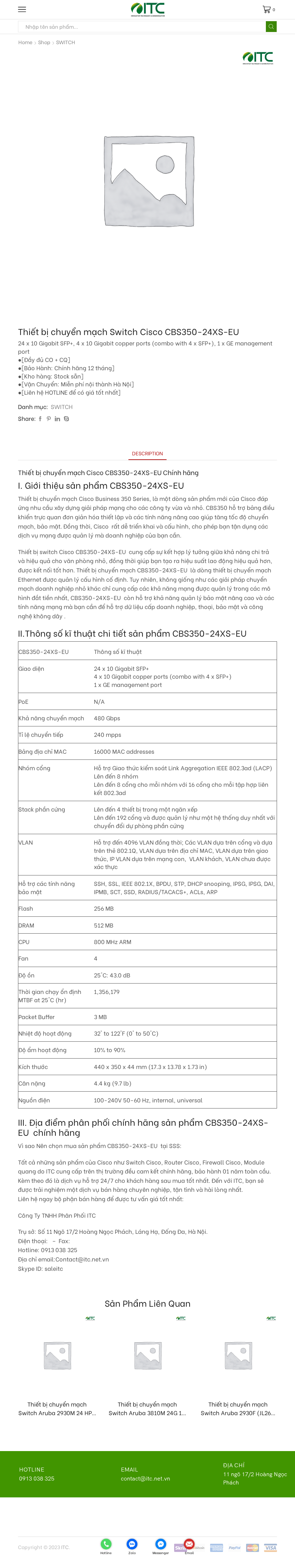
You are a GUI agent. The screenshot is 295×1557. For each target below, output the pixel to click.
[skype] (65, 418)
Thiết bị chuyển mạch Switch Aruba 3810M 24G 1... (147, 1408)
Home (25, 42)
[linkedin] (57, 418)
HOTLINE (31, 1469)
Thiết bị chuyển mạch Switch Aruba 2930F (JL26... (238, 1408)
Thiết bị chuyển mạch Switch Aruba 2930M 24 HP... (57, 1408)
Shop (44, 42)
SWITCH (65, 42)
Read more (61, 1382)
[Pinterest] (49, 418)
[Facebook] (40, 418)
